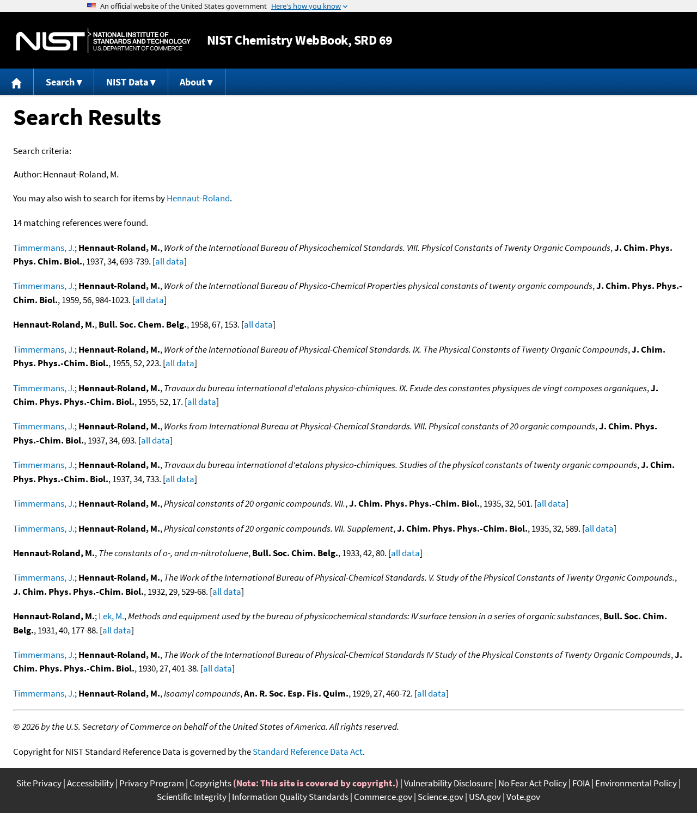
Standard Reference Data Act (308, 751)
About (192, 82)
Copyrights (210, 783)
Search (60, 82)
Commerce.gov (383, 797)
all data (169, 261)
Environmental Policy (636, 783)
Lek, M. (111, 616)
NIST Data (127, 82)
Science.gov (440, 797)
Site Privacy (39, 783)
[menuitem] (17, 82)
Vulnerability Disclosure (448, 783)
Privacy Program (151, 783)
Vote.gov (523, 797)
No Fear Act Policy (532, 783)
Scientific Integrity (192, 797)
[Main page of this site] (17, 82)
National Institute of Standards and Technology (103, 40)
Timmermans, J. (44, 248)
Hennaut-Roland (198, 198)
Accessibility (90, 783)
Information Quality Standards (290, 797)
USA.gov (485, 797)
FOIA (581, 783)
